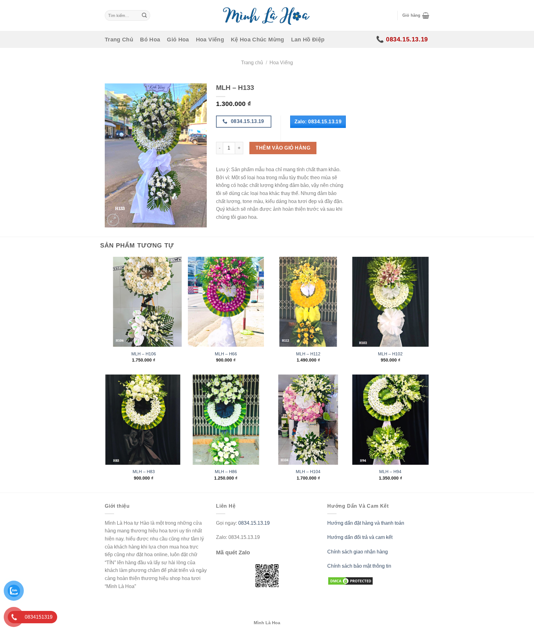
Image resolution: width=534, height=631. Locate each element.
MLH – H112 (308, 353)
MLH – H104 (308, 471)
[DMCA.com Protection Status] (350, 580)
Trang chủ (252, 62)
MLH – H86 (226, 471)
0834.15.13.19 (254, 523)
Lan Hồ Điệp (308, 39)
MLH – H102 (390, 353)
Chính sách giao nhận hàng (357, 551)
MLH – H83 (144, 471)
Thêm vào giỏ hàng (283, 147)
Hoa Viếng (210, 39)
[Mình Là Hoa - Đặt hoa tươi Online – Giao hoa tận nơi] (267, 15)
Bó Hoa (150, 39)
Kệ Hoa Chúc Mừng (257, 39)
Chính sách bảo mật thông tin (359, 566)
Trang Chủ (119, 39)
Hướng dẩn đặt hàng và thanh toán (365, 523)
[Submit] (144, 15)
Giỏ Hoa (178, 39)
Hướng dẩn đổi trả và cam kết (359, 537)
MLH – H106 (143, 353)
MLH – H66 (226, 353)
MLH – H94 (390, 471)
